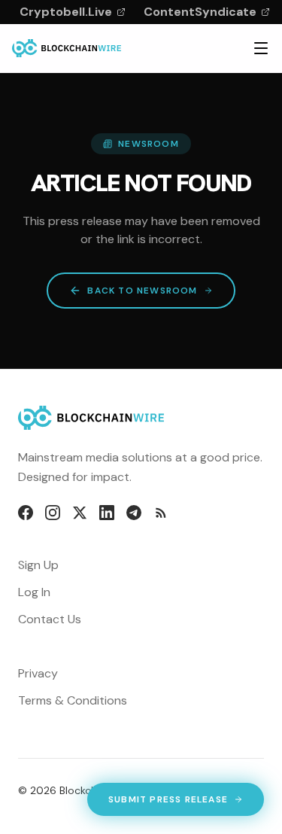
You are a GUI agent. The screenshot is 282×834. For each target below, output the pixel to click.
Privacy (38, 673)
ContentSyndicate (200, 12)
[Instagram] (52, 512)
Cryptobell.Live (66, 12)
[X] (79, 512)
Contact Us (49, 619)
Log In (34, 592)
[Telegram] (133, 512)
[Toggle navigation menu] (261, 48)
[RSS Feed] (160, 512)
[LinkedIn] (106, 512)
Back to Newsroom (142, 291)
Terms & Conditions (72, 700)
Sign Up (38, 565)
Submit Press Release (168, 802)
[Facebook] (25, 512)
